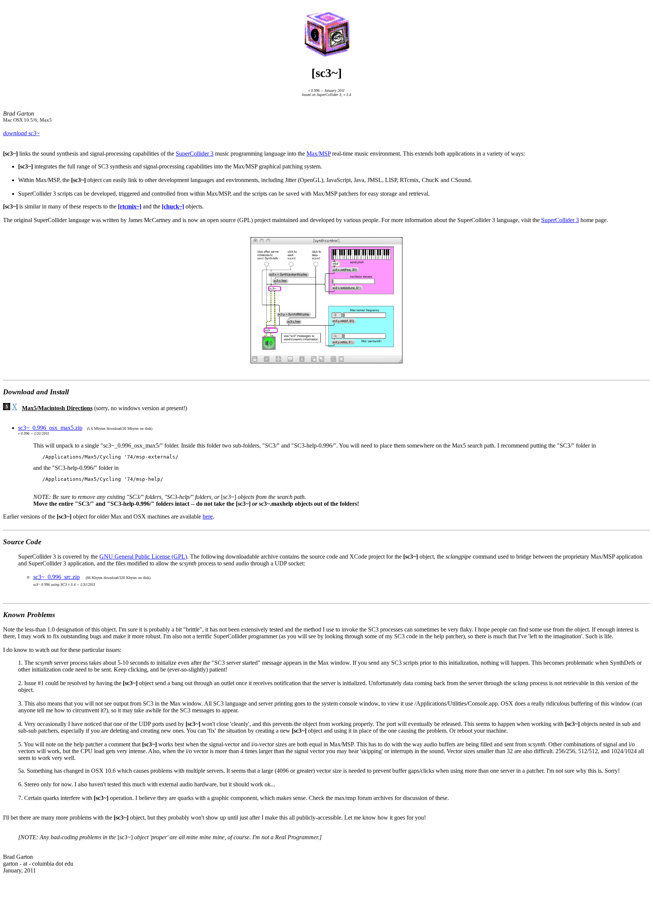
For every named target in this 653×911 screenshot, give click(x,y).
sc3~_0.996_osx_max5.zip (50, 428)
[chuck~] (173, 206)
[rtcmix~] (129, 206)
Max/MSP (318, 153)
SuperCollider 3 (195, 153)
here (208, 516)
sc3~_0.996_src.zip (56, 577)
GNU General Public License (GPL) (143, 556)
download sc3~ (21, 133)
